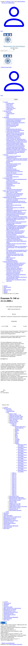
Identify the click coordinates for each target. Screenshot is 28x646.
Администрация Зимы (6, 67)
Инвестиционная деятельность (13, 129)
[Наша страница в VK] (2, 641)
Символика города (11, 108)
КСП (7, 116)
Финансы (5, 154)
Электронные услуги (11, 153)
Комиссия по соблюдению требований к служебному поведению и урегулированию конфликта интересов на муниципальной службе (16, 276)
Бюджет (8, 162)
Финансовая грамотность (12, 176)
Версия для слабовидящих (8, 2)
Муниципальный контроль (13, 196)
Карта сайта (6, 619)
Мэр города (9, 112)
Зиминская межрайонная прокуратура (15, 201)
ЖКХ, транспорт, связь (12, 192)
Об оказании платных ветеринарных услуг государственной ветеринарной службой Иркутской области (16, 251)
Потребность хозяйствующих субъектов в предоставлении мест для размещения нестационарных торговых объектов (16, 151)
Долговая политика (11, 166)
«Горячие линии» (10, 245)
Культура (8, 187)
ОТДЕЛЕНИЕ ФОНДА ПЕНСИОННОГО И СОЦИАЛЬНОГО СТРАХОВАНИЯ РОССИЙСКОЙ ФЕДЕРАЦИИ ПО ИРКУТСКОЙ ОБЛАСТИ (16, 227)
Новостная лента (7, 618)
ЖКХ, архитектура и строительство (12, 190)
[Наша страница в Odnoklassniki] (1, 641)
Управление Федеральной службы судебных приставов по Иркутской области (14, 255)
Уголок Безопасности (11, 260)
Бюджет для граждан (11, 172)
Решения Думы (7, 289)
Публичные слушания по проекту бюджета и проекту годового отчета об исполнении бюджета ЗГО (16, 160)
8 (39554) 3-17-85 (9, 1)
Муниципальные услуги (9, 610)
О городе (5, 102)
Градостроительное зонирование (14, 194)
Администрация (10, 113)
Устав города (9, 105)
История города (10, 103)
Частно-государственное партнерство (15, 122)
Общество (8, 188)
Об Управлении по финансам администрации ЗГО (13, 156)
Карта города (9, 104)
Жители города (10, 107)
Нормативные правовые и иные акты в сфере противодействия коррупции (16, 263)
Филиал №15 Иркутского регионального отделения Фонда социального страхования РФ (16, 223)
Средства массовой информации (14, 189)
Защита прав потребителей (13, 131)
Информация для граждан (9, 197)
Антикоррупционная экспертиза (14, 265)
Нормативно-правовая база (13, 170)
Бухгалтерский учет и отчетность (14, 171)
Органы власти (7, 111)
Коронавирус (9, 259)
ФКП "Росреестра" (11, 257)
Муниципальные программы (13, 121)
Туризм (8, 127)
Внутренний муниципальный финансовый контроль (13, 164)
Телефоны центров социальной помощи (16, 243)
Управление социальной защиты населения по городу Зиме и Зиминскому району (16, 241)
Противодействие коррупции (10, 261)
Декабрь (5, 292)
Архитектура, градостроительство (14, 193)
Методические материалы (12, 266)
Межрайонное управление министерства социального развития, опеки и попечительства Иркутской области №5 (16, 211)
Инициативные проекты (9, 614)
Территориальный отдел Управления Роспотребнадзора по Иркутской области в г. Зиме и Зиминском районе (16, 237)
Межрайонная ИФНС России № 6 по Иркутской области (15, 220)
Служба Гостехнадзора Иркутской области (16, 216)
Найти (16, 99)
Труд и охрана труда (11, 126)
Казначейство (9, 167)
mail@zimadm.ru (21, 1)
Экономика (6, 117)
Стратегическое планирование (13, 120)
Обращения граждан (8, 613)
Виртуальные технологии (15, 644)
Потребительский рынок (12, 125)
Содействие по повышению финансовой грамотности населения (16, 199)
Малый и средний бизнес (12, 123)
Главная (5, 285)
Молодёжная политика (12, 181)
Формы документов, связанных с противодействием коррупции (14, 268)
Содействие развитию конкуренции (15, 130)
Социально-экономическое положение (15, 118)
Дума (7, 114)
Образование (9, 184)
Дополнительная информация (10, 617)
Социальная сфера (7, 178)
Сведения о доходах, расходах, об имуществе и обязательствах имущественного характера (14, 272)
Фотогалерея (9, 109)
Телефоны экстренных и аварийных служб (16, 217)
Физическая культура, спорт (13, 183)
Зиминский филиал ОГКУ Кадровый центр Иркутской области (15, 214)
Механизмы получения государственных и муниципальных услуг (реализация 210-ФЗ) (16, 247)
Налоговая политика (11, 169)
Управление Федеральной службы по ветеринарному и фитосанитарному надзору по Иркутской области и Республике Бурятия (15, 232)
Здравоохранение (10, 185)
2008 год (5, 291)
